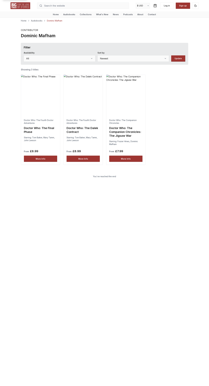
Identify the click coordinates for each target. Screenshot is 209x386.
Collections (86, 14)
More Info (40, 159)
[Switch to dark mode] (195, 6)
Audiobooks (69, 14)
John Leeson (30, 140)
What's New (102, 14)
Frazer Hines (123, 141)
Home (56, 14)
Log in (167, 5)
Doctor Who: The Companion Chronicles (123, 121)
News (116, 14)
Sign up (183, 5)
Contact (152, 14)
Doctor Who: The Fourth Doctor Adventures (38, 121)
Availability (29, 53)
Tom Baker (37, 137)
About (140, 14)
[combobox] (59, 58)
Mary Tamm (48, 137)
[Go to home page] (20, 5)
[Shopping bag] (155, 6)
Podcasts (128, 14)
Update (178, 58)
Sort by (101, 53)
